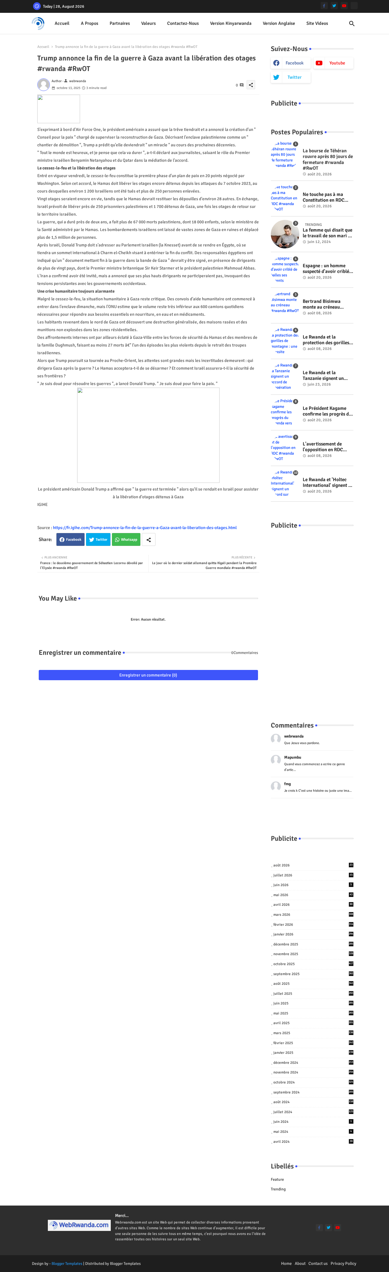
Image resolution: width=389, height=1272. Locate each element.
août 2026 (313, 865)
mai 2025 (313, 1013)
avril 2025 (313, 1023)
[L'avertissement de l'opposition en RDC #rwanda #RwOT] (285, 448)
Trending (278, 1189)
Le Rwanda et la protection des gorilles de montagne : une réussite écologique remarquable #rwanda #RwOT (326, 340)
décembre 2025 (313, 944)
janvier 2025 (313, 1052)
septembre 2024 (313, 1092)
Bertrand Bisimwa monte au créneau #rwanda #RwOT (322, 304)
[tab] (62, 23)
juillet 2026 (313, 875)
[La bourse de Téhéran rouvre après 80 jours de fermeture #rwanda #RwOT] (285, 155)
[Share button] (148, 539)
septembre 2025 (313, 974)
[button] (352, 23)
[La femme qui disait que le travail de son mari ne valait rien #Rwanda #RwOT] (285, 234)
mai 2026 (313, 895)
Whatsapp (129, 539)
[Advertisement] (312, 619)
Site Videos (317, 23)
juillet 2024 (313, 1112)
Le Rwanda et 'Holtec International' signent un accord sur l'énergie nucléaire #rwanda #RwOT (328, 483)
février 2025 (313, 1043)
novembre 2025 (313, 954)
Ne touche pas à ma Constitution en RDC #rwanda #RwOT (323, 197)
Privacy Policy (343, 1263)
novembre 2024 (313, 1072)
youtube (337, 63)
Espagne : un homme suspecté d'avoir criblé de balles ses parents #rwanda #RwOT (326, 269)
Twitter (101, 539)
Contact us (318, 1263)
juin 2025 (313, 1003)
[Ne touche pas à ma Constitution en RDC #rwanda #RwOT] (285, 198)
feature (277, 1179)
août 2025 (313, 983)
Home (286, 1263)
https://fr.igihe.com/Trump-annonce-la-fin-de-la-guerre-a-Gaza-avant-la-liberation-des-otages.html (145, 527)
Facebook (73, 539)
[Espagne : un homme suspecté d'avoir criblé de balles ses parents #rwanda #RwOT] (285, 270)
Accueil (62, 23)
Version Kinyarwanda (230, 23)
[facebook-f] (324, 5)
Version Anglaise (279, 23)
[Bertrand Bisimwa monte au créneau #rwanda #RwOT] (285, 305)
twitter (295, 77)
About (300, 1263)
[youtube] (344, 5)
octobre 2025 (313, 964)
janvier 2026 (313, 934)
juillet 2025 (313, 993)
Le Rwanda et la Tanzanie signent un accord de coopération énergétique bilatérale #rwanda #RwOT (326, 376)
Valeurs (148, 23)
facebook (295, 63)
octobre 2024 (313, 1082)
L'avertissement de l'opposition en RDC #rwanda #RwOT (323, 447)
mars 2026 (313, 914)
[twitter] (334, 5)
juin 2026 (312, 885)
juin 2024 (312, 1121)
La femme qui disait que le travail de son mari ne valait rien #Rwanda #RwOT (328, 233)
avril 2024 (313, 1141)
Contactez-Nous (183, 23)
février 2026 (313, 924)
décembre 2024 (313, 1062)
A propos (89, 23)
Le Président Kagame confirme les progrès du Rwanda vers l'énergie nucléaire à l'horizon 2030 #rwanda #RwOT (327, 411)
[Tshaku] (354, 5)
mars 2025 (313, 1033)
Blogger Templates (67, 1263)
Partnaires (120, 23)
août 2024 (313, 1102)
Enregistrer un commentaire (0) (148, 675)
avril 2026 (313, 904)
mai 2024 (312, 1131)
